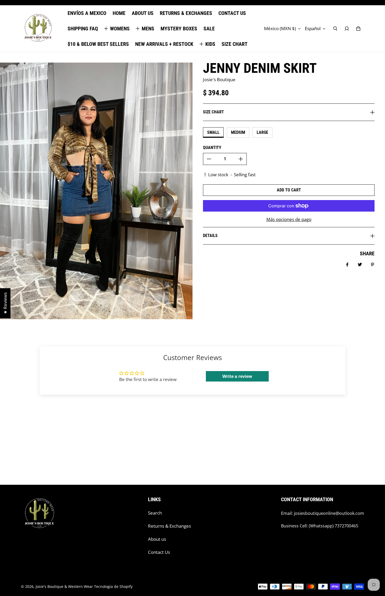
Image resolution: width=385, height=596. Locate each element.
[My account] (347, 28)
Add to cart (289, 189)
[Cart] (358, 28)
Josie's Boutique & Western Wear (64, 586)
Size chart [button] (213, 111)
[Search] (335, 28)
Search (155, 513)
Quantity (212, 147)
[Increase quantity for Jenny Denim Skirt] (240, 159)
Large (262, 132)
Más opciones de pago (288, 219)
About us (157, 539)
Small (213, 132)
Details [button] (210, 235)
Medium (238, 132)
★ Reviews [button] (5, 303)
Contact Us (159, 552)
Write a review (237, 376)
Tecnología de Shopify (113, 586)
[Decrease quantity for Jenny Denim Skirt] (209, 159)
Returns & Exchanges (169, 526)
